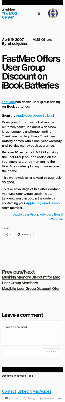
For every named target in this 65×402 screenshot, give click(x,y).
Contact (9, 391)
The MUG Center (9, 15)
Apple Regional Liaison (43, 203)
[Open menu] (39, 13)
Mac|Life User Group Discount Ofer (31, 288)
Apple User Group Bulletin (34, 115)
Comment (51, 351)
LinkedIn (25, 391)
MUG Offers (42, 39)
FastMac (8, 102)
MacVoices (41, 391)
